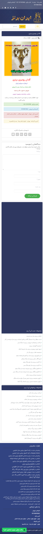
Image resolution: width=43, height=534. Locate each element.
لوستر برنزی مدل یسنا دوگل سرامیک (31, 435)
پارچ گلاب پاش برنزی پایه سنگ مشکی (31, 359)
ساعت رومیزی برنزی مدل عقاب (32, 399)
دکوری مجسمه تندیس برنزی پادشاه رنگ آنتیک (29, 381)
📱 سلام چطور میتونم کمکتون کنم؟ (14, 530)
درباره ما (34, 2)
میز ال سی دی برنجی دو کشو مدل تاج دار (30, 425)
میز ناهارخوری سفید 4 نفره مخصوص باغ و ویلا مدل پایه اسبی (25, 409)
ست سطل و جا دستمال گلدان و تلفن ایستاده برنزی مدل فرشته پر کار (23, 339)
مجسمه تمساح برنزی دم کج (34, 375)
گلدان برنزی (34, 38)
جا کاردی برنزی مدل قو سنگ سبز (32, 365)
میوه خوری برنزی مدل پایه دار (33, 415)
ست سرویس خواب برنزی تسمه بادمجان (23, 472)
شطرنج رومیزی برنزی (28, 464)
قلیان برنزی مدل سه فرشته (34, 336)
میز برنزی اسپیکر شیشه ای (34, 396)
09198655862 (38, 5)
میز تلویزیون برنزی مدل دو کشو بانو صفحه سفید (28, 355)
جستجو (22, 26)
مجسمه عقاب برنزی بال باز (34, 352)
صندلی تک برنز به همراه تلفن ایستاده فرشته (22, 458)
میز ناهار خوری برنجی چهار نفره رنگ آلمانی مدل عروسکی (26, 402)
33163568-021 (20, 2)
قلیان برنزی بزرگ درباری (34, 428)
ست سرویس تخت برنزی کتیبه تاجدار (31, 406)
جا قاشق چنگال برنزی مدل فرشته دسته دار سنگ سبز (27, 371)
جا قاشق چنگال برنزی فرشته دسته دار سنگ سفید (28, 368)
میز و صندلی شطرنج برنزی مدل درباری (19, 456)
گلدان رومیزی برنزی (34, 33)
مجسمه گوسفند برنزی (35, 346)
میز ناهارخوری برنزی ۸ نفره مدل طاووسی (23, 467)
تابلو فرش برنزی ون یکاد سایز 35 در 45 (23, 469)
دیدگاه (38, 151)
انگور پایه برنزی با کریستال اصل (32, 438)
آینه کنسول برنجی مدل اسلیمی (21, 450)
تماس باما (39, 2)
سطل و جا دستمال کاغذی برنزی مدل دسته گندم (28, 422)
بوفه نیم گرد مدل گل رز (35, 412)
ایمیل (38, 179)
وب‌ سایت (37, 187)
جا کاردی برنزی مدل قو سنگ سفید (32, 362)
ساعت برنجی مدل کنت (35, 393)
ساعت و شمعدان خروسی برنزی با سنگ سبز (29, 342)
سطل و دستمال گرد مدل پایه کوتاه (32, 431)
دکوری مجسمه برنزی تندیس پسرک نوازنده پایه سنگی (27, 378)
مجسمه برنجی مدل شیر (34, 418)
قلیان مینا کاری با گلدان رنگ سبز (21, 475)
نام (39, 172)
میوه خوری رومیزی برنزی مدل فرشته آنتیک (30, 349)
